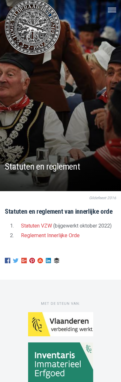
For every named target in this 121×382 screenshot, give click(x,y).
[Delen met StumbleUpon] (40, 262)
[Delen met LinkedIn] (48, 262)
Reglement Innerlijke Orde (50, 235)
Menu (112, 10)
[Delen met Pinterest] (32, 262)
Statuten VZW (36, 226)
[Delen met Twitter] (15, 262)
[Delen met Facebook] (7, 262)
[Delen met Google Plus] (24, 262)
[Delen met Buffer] (56, 262)
